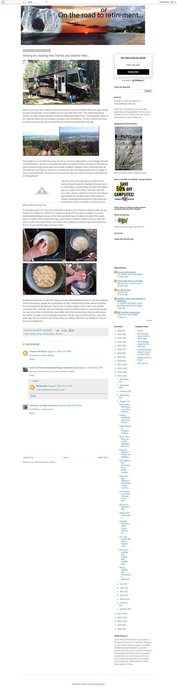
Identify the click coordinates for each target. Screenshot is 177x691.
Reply (31, 359)
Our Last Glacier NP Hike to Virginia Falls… (125, 541)
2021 (119, 349)
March (123, 599)
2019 (119, 357)
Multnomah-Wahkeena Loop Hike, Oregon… (125, 407)
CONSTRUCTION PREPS (127, 315)
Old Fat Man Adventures (128, 312)
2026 (119, 330)
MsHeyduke (41, 386)
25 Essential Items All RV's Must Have (144, 336)
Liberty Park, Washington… (124, 515)
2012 (119, 617)
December (124, 379)
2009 (119, 629)
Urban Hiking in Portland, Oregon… (125, 429)
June (122, 588)
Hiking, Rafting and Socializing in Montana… (125, 573)
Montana (59, 334)
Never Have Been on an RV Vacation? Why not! (124, 441)
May (122, 591)
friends (33, 334)
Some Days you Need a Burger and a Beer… (124, 496)
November (124, 385)
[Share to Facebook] (70, 330)
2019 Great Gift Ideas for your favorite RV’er (144, 352)
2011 (119, 621)
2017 (119, 364)
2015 (119, 372)
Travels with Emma (38, 351)
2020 (119, 353)
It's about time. (124, 290)
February (124, 603)
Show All (149, 320)
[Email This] (62, 330)
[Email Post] (57, 330)
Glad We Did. (122, 292)
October (123, 391)
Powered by (126, 80)
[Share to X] (67, 330)
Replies (35, 381)
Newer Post (29, 457)
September (124, 395)
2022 (119, 346)
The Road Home (30, 164)
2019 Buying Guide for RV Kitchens (143, 344)
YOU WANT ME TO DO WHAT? (130, 274)
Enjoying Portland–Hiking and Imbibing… (125, 453)
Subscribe (133, 72)
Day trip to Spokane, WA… (124, 506)
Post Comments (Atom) (45, 462)
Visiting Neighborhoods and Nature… (124, 418)
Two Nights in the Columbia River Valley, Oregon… (125, 466)
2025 (119, 334)
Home (66, 457)
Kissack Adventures (126, 272)
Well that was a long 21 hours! (129, 283)
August (123, 401)
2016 (119, 368)
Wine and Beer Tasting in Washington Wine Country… (124, 482)
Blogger (101, 684)
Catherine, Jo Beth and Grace (43, 405)
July (122, 584)
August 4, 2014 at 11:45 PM (60, 386)
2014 (119, 376)
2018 (119, 361)
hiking (39, 334)
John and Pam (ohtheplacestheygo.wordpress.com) (53, 368)
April (122, 595)
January (123, 609)
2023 (119, 342)
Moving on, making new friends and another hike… (124, 557)
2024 (119, 338)
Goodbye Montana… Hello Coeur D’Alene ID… (125, 527)
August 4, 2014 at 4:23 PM (59, 351)
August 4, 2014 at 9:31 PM (90, 368)
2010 (119, 625)
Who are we (143, 363)
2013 (119, 614)
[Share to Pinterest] (73, 330)
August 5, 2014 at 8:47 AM (69, 405)
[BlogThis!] (65, 330)
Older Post (103, 457)
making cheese (49, 334)
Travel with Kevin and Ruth (130, 281)
